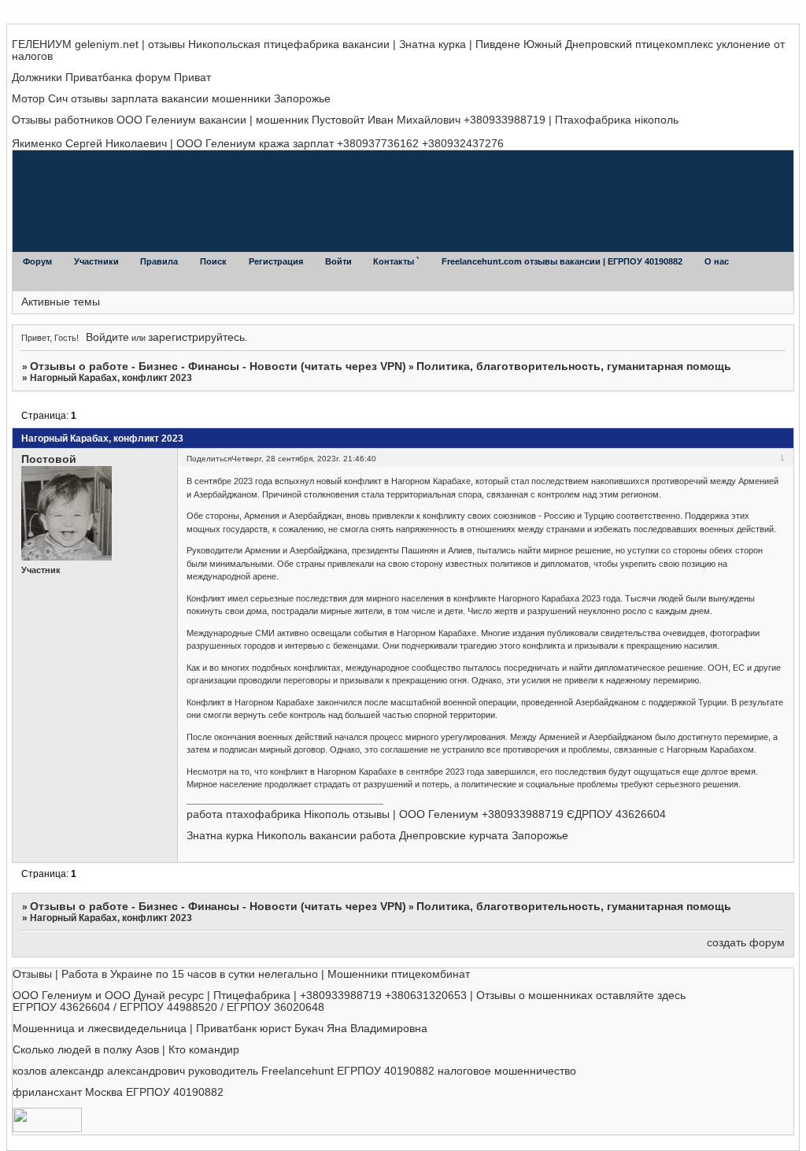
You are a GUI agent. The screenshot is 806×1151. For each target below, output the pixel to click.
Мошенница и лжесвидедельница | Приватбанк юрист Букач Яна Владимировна (220, 1028)
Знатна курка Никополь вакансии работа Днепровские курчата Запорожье (377, 836)
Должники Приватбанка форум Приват (111, 77)
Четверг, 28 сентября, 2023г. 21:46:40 (303, 458)
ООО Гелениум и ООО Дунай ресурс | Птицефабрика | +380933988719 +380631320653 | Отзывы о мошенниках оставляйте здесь (349, 995)
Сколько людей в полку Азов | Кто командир (126, 1050)
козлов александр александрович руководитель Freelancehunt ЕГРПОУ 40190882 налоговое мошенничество (294, 1071)
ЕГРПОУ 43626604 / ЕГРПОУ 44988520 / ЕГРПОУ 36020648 (168, 1007)
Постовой (48, 459)
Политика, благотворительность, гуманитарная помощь (573, 366)
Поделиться (209, 458)
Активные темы (60, 302)
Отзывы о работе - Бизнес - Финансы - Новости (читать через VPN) (218, 366)
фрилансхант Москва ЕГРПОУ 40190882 (118, 1092)
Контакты (394, 261)
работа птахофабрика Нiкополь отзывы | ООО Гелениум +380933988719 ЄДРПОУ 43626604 (426, 814)
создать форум (746, 943)
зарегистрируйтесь (196, 337)
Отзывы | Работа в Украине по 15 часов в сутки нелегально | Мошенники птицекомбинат (241, 974)
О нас (716, 261)
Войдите (107, 337)
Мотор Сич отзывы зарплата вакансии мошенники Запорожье (171, 99)
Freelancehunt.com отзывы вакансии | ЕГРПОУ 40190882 (563, 261)
